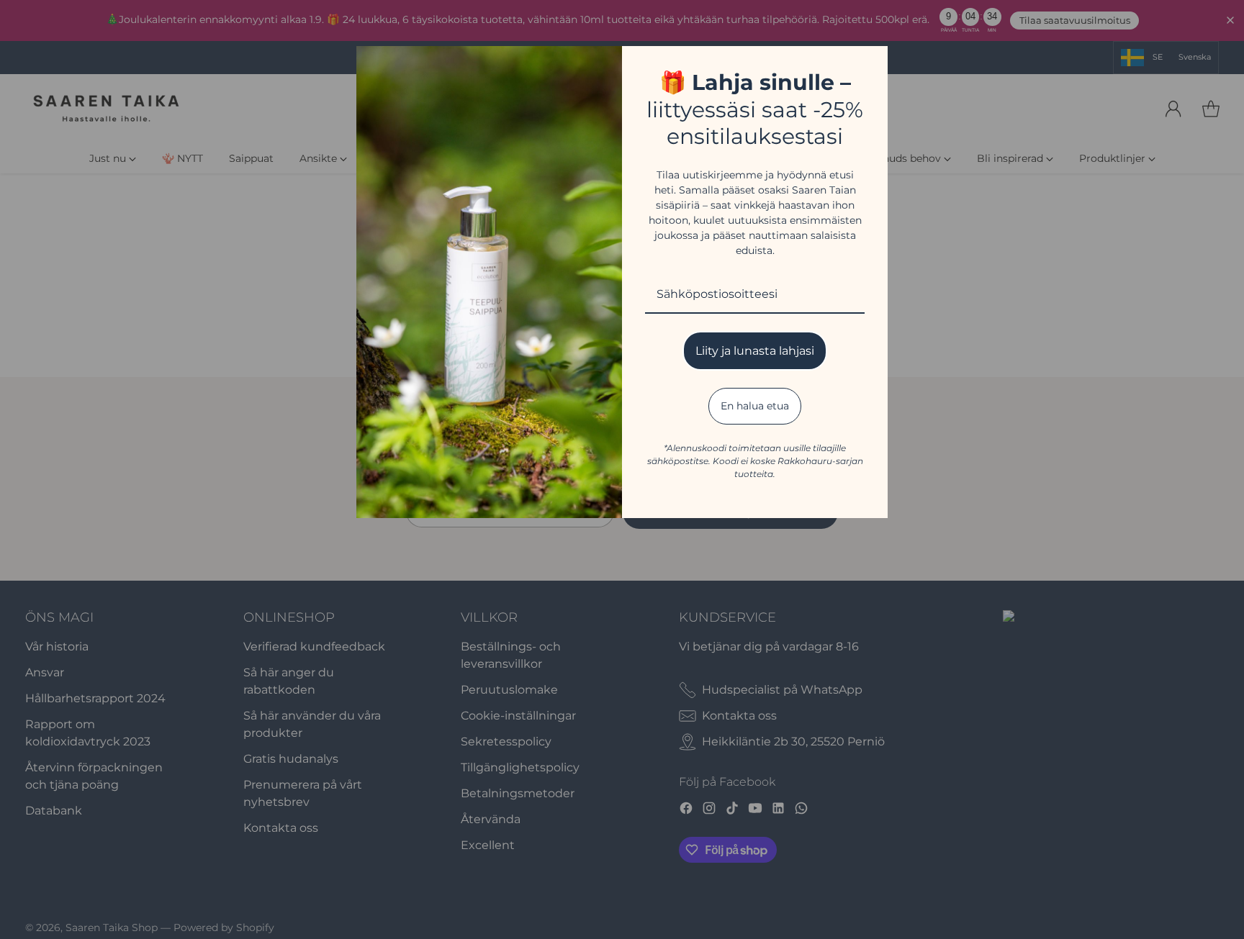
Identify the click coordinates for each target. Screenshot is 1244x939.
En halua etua (755, 405)
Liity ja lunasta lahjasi (754, 351)
